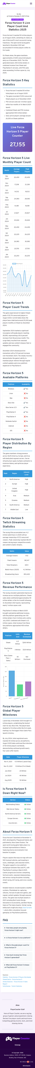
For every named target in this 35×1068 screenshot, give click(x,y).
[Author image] (15, 14)
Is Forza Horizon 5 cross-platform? (18, 938)
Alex (20, 14)
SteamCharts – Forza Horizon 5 (12, 979)
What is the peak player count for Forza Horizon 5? (17, 946)
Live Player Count (17, 19)
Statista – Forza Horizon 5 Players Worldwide (17, 977)
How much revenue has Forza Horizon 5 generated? (15, 956)
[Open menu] (31, 3)
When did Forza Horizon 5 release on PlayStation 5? (17, 966)
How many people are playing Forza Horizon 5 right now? (16, 929)
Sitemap (17, 1045)
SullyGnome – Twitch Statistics (12, 986)
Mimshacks (26, 1066)
